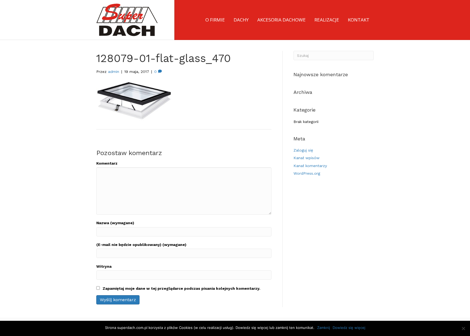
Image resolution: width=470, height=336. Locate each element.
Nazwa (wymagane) (115, 223)
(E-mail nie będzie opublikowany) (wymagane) (141, 244)
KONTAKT (358, 20)
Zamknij (323, 327)
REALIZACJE (326, 20)
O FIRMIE (215, 20)
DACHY (241, 20)
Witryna (104, 266)
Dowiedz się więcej (349, 327)
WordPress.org (306, 173)
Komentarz (107, 163)
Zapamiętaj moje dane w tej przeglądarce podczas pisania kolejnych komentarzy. (181, 288)
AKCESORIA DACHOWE (281, 20)
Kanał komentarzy (310, 166)
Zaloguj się (303, 150)
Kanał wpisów (306, 158)
